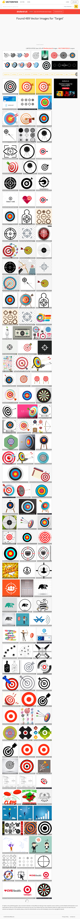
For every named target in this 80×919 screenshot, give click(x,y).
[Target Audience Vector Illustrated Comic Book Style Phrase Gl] (10, 571)
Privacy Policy (65, 916)
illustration (73, 74)
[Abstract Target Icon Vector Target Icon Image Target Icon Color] (27, 87)
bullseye (35, 74)
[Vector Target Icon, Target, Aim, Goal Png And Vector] (27, 183)
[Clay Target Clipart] (11, 797)
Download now (58, 11)
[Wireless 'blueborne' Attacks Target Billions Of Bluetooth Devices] (41, 619)
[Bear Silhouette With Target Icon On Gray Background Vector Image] (9, 605)
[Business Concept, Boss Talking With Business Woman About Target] (40, 845)
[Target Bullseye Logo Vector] (29, 699)
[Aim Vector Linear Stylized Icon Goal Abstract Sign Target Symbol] (9, 348)
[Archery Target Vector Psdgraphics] (43, 457)
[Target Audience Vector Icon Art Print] (28, 553)
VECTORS (22, 2)
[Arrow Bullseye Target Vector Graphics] (27, 716)
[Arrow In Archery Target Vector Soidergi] (9, 491)
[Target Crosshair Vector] (43, 862)
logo (66, 74)
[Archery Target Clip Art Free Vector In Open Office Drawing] (10, 553)
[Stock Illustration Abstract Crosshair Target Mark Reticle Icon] (25, 733)
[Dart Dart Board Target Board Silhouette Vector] (12, 828)
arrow (20, 74)
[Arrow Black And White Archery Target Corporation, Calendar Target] (10, 119)
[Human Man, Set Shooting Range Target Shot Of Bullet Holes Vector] (11, 667)
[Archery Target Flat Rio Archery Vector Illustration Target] (45, 103)
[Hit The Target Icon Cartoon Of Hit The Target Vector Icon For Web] (27, 300)
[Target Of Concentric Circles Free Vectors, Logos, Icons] (45, 828)
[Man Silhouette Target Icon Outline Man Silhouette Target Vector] (27, 217)
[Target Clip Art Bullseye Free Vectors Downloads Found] (44, 766)
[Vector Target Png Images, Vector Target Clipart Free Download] (11, 283)
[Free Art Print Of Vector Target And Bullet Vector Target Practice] (9, 135)
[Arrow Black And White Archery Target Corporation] (40, 474)
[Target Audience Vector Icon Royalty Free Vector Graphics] (27, 571)
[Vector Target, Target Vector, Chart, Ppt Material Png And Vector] (44, 317)
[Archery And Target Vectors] (42, 426)
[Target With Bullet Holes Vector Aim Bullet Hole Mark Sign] (25, 651)
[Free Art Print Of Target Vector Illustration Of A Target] (44, 251)
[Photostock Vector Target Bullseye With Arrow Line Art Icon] (44, 683)
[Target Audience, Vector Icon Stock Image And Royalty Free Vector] (11, 588)
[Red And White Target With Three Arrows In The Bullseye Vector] (11, 699)
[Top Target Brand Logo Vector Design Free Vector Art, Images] (44, 635)
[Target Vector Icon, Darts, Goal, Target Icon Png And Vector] (10, 234)
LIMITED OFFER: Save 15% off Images (41, 48)
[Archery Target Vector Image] (10, 442)
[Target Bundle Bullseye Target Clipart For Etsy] (27, 135)
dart (52, 74)
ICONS (28, 2)
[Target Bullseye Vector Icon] (44, 699)
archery (14, 74)
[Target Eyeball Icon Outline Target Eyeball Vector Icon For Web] (10, 151)
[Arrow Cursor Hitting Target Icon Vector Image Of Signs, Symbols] (21, 875)
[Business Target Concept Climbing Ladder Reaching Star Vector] (9, 813)
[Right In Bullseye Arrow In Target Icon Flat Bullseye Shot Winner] (9, 733)
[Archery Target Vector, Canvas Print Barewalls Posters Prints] (9, 426)
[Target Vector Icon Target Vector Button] (44, 234)
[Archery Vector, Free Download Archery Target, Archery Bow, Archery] (22, 364)
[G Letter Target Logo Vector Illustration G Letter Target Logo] (44, 183)
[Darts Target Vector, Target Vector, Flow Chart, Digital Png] (10, 251)
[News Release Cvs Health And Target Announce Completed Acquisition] (40, 875)
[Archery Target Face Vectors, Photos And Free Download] (44, 395)
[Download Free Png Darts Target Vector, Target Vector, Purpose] (27, 251)
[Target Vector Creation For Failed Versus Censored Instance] (9, 782)
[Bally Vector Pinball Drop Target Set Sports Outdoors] (27, 588)
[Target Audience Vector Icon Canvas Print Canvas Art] (44, 553)
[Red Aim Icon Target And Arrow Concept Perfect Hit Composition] (27, 348)
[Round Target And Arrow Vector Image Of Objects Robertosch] (23, 491)
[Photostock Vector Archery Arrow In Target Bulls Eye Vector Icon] (27, 683)
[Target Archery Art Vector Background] (27, 507)
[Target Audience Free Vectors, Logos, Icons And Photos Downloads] (44, 571)
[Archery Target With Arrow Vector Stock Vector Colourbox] (9, 380)
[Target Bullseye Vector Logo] (10, 716)
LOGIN (67, 2)
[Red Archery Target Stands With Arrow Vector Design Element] (41, 380)
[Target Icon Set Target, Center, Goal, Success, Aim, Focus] (27, 103)
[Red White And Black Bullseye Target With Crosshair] (27, 766)
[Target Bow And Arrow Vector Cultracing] (44, 507)
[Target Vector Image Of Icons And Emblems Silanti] (9, 522)
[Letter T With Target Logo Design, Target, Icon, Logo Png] (10, 200)
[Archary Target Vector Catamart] (27, 395)
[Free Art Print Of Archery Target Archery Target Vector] (44, 119)
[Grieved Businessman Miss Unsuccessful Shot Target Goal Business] (15, 845)
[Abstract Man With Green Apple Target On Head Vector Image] (7, 333)
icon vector (27, 74)
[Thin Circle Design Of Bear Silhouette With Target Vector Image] (25, 605)
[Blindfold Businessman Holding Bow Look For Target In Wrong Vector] (22, 619)
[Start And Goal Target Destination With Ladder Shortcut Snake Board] (10, 635)
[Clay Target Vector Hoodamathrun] (29, 797)
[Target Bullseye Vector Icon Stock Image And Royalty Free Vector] (10, 750)
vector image (59, 74)
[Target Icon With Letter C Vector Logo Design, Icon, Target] (44, 151)
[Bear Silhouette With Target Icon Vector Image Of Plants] (43, 588)
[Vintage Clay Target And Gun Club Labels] (44, 797)
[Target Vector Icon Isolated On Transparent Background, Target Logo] (27, 234)
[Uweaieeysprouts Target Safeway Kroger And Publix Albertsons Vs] (7, 364)
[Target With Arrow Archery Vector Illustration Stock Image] (45, 522)
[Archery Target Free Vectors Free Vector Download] (9, 457)
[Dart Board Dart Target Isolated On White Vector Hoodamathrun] (44, 890)
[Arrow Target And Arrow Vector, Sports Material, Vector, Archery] (23, 380)
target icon (7, 74)
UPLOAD (74, 2)
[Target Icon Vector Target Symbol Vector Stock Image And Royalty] (45, 167)
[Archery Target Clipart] (42, 605)
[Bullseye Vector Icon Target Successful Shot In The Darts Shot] (28, 667)
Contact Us (72, 916)
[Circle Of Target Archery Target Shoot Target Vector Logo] (10, 87)
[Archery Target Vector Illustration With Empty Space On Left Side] (27, 411)
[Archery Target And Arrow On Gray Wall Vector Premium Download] (27, 442)
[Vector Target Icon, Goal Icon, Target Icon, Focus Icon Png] (10, 183)
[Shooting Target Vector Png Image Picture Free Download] (10, 507)
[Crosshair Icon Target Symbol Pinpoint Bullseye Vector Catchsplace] (44, 667)
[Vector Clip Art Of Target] (27, 537)
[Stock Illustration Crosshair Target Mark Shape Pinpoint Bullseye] (42, 733)
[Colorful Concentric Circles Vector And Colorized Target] (30, 828)
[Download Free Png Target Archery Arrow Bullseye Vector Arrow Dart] (43, 716)
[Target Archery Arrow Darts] (27, 522)
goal (41, 74)
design (47, 74)
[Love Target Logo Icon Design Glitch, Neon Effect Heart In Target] (27, 200)
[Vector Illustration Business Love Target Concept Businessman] (43, 813)
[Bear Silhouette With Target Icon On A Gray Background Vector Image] (8, 619)
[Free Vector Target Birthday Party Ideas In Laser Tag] (45, 537)
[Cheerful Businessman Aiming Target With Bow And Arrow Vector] (28, 635)
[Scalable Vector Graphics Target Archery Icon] (42, 491)
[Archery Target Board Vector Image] (44, 442)
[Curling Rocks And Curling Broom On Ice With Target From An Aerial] (8, 875)
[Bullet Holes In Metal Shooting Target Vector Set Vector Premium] (9, 651)
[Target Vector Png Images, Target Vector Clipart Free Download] (27, 267)
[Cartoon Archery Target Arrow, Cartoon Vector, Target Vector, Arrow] (28, 119)
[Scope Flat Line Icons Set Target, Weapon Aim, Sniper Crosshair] (25, 862)
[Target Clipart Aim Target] (12, 167)
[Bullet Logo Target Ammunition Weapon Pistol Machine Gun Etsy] (42, 651)
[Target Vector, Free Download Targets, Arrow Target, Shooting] (44, 217)
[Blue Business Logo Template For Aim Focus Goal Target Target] (9, 103)
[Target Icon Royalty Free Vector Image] (44, 782)
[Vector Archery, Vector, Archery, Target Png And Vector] (10, 395)
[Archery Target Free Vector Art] (9, 411)
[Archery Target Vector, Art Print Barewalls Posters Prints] (45, 411)
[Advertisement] (40, 33)
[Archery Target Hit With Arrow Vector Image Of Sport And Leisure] (41, 364)
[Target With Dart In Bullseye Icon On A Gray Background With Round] (10, 766)
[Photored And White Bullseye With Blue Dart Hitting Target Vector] (10, 683)
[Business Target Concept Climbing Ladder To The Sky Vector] (25, 813)
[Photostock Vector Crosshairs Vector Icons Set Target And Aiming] (9, 862)
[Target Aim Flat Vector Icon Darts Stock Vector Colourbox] (45, 348)
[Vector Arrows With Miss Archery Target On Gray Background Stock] (9, 537)
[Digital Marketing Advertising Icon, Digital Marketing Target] (42, 333)
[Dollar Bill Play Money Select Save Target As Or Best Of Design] (22, 333)
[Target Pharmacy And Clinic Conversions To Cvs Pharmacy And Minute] (18, 890)
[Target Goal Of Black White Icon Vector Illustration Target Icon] (44, 135)
